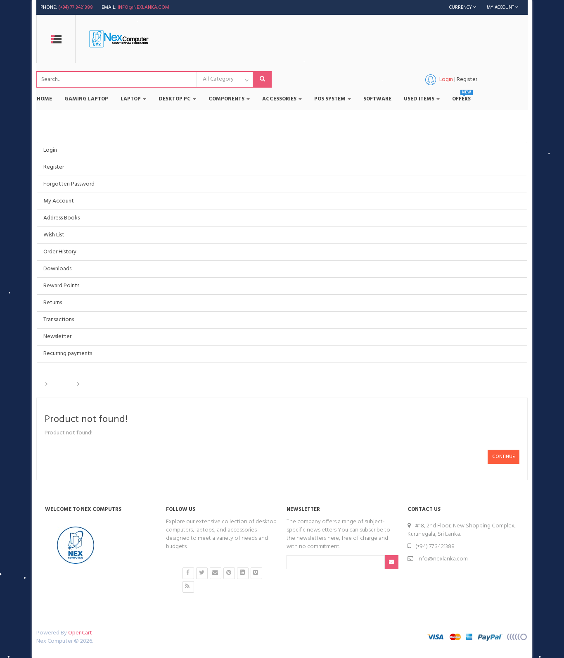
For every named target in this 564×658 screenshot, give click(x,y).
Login (50, 150)
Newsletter (57, 336)
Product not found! (109, 384)
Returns (52, 303)
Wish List (53, 235)
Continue (503, 457)
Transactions (58, 319)
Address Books (61, 218)
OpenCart (80, 633)
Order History (59, 252)
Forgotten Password (69, 184)
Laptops (62, 384)
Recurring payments (67, 353)
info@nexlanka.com (143, 7)
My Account (58, 201)
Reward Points (61, 286)
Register (467, 79)
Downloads (57, 269)
